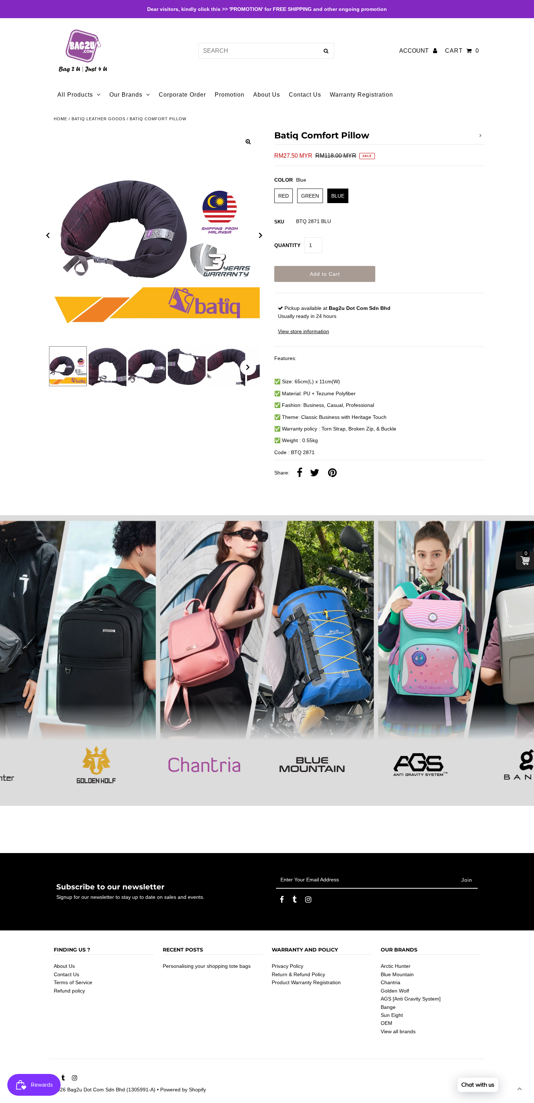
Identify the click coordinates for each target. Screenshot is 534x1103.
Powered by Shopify (183, 1089)
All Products (75, 95)
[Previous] (48, 235)
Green (310, 196)
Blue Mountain (397, 974)
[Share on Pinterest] (332, 473)
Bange (388, 1007)
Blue (337, 196)
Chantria (390, 982)
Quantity (287, 245)
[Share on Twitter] (314, 473)
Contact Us (66, 974)
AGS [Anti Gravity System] (411, 999)
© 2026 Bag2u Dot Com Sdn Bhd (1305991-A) (102, 1089)
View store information (303, 331)
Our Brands (125, 95)
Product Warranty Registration (306, 982)
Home (60, 119)
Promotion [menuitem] (229, 95)
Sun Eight (392, 1015)
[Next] (261, 235)
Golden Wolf (395, 991)
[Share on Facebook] (300, 473)
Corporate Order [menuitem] (182, 95)
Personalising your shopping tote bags (207, 966)
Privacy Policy (287, 966)
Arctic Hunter (395, 966)
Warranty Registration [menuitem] (361, 95)
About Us (64, 966)
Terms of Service (73, 982)
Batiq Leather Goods (98, 119)
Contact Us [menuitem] (305, 95)
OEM (386, 1023)
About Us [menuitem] (266, 95)
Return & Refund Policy (298, 974)
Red (283, 196)
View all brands (398, 1031)
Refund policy (69, 991)
